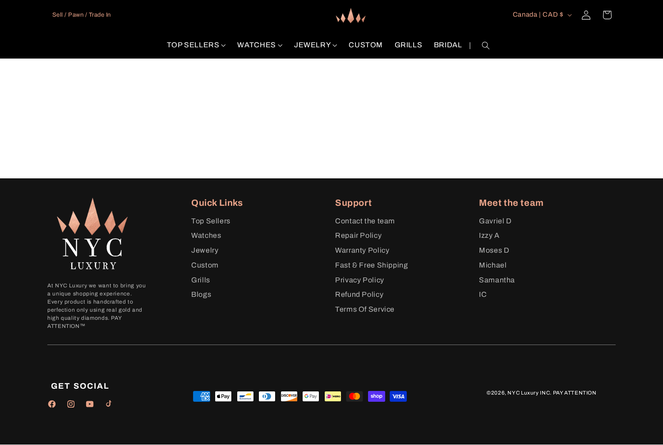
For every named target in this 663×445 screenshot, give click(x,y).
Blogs (201, 294)
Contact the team (365, 221)
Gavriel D (495, 221)
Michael (492, 265)
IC (483, 294)
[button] (196, 45)
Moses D (494, 250)
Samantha (497, 280)
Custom (205, 265)
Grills (200, 280)
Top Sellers (210, 221)
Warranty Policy (362, 250)
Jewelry (204, 250)
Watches (206, 235)
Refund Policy (359, 294)
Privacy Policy (359, 280)
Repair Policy (358, 235)
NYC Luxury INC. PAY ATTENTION (551, 392)
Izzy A (489, 235)
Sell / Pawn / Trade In (81, 15)
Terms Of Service (365, 309)
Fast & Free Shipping (371, 265)
